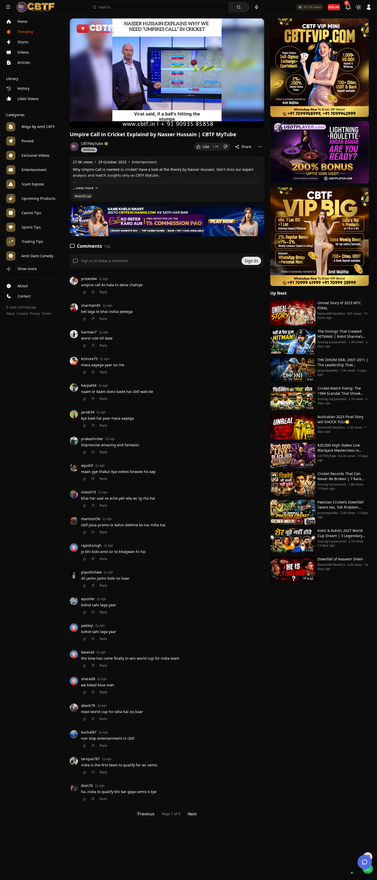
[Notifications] (348, 7)
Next (192, 814)
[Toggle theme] (358, 7)
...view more (83, 187)
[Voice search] (256, 7)
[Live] (334, 7)
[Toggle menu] (8, 7)
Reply (103, 292)
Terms (46, 314)
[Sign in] (369, 7)
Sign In (251, 261)
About (10, 314)
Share (246, 146)
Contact (22, 314)
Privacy (35, 314)
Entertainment (144, 162)
